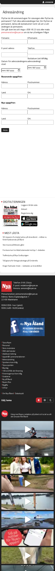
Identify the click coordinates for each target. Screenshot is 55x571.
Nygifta (5, 384)
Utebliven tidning (9, 353)
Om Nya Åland (8, 393)
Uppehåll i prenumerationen (13, 356)
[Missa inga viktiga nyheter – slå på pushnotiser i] (27, 537)
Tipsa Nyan (6, 342)
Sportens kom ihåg (9, 362)
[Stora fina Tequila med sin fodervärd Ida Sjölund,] (27, 555)
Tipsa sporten (7, 365)
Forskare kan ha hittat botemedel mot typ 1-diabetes (24, 250)
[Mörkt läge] (51, 400)
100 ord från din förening (12, 370)
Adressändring (8, 359)
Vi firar (4, 387)
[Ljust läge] (45, 400)
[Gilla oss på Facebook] (27, 327)
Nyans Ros (6, 382)
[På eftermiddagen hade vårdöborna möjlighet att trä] (27, 465)
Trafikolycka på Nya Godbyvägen (16, 255)
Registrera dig (27, 213)
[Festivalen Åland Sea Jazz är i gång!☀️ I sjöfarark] (27, 447)
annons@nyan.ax (28, 288)
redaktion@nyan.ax (29, 285)
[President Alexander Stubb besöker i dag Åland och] (27, 483)
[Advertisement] (27, 165)
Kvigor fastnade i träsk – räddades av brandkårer (22, 265)
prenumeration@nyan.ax (12, 32)
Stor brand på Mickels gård (13, 244)
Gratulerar (6, 376)
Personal (6, 345)
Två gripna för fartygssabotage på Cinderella (20, 260)
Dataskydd (19, 393)
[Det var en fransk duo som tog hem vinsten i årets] (27, 501)
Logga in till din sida (29, 205)
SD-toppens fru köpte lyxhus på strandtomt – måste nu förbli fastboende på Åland (25, 238)
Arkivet (24, 209)
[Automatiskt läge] (39, 400)
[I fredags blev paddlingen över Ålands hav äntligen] (27, 429)
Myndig (5, 367)
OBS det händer (8, 351)
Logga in (49, 2)
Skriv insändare (8, 348)
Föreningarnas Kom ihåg (12, 373)
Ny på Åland (7, 379)
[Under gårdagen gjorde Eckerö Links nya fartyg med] (27, 519)
